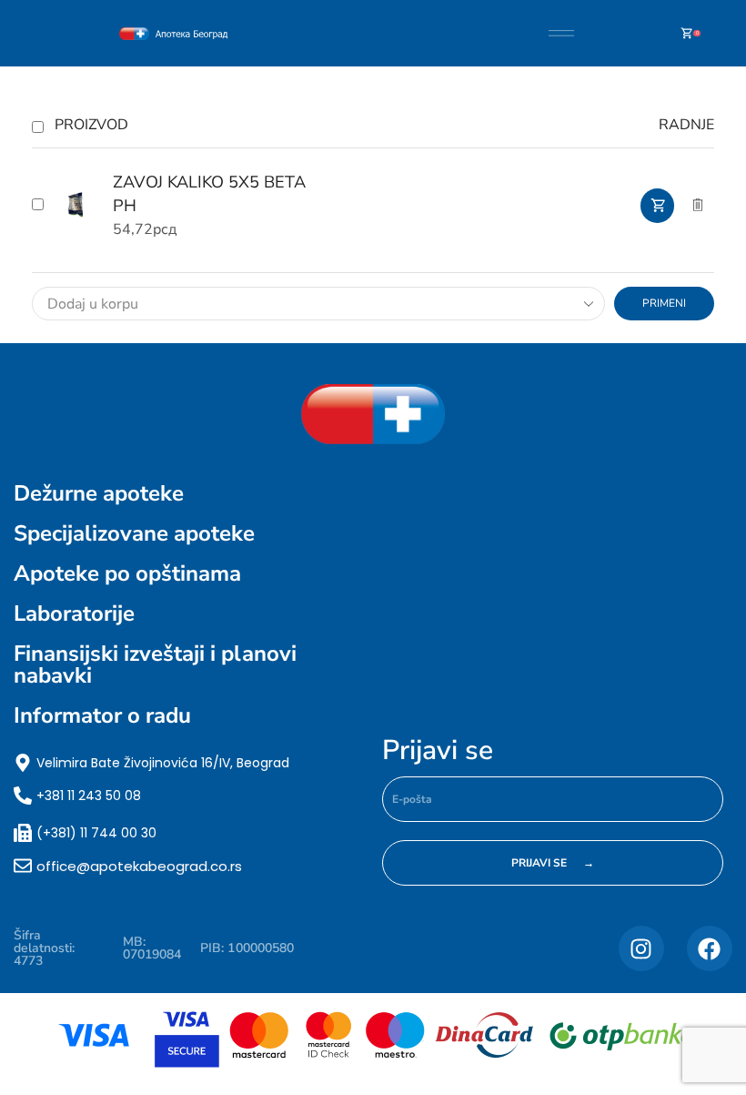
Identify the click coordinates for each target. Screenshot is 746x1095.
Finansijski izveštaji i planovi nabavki (155, 664)
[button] (657, 206)
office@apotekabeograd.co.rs (139, 866)
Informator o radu (102, 715)
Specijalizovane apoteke (134, 533)
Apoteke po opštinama (127, 573)
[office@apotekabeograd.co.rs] (23, 866)
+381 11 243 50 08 (88, 795)
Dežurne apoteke (99, 493)
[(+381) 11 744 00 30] (23, 833)
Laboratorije (74, 613)
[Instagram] (641, 948)
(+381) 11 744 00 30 (96, 833)
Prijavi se (437, 751)
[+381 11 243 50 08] (23, 795)
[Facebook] (709, 948)
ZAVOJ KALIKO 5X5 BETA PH (209, 194)
